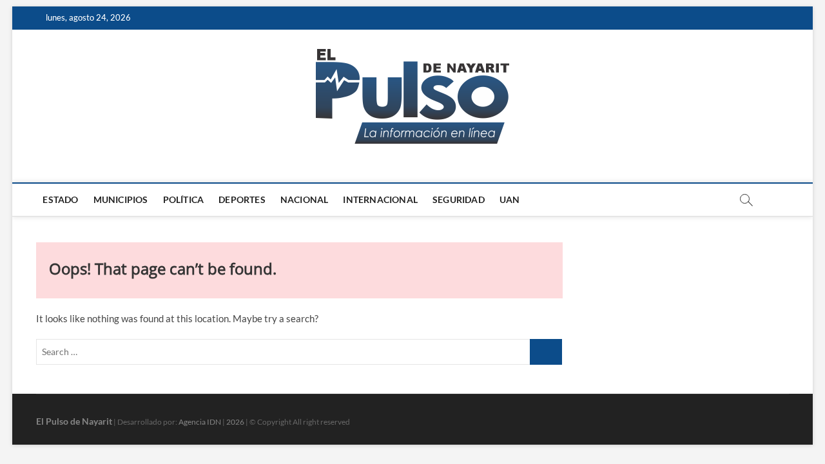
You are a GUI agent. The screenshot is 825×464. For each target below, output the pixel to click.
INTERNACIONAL (380, 199)
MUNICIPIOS (120, 199)
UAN (510, 199)
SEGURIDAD (458, 199)
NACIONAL (304, 199)
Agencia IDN (200, 422)
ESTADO (60, 199)
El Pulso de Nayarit (74, 421)
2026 (235, 422)
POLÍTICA (183, 199)
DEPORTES (242, 199)
